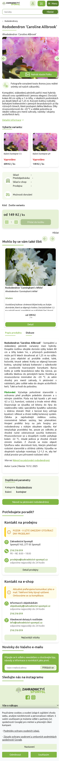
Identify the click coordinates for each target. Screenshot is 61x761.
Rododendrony (24, 493)
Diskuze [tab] (30, 332)
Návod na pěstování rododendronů (31, 466)
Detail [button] (29, 324)
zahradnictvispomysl (32, 703)
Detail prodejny (29, 576)
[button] (29, 315)
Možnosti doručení (22, 196)
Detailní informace (11, 122)
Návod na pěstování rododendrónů (29, 508)
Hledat (48, 12)
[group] (29, 288)
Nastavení (29, 747)
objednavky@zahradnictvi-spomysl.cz (30, 612)
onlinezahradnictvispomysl (27, 703)
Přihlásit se (45, 674)
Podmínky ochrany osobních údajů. (22, 731)
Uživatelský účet (30, 3)
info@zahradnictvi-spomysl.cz (26, 628)
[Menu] (51, 3)
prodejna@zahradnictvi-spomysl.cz (29, 565)
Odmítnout (15, 754)
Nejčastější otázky (29, 643)
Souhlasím (43, 754)
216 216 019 (16, 556)
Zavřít (8, 234)
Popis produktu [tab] (13, 332)
